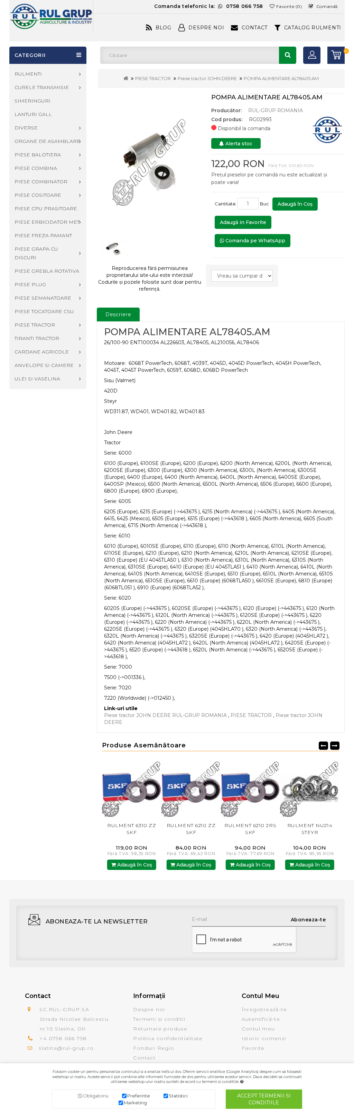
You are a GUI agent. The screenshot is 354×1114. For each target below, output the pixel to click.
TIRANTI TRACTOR (37, 338)
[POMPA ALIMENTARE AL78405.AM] (150, 160)
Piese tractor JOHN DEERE (207, 78)
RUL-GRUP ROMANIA (275, 110)
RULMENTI (28, 74)
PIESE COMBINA (36, 168)
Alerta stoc (238, 144)
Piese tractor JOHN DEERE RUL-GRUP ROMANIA (165, 715)
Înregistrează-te (264, 1009)
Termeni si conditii (159, 1019)
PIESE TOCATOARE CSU (44, 311)
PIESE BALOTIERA (38, 155)
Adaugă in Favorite (243, 222)
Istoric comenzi (264, 1038)
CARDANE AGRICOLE (42, 352)
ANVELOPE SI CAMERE (44, 365)
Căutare (287, 55)
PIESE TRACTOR (153, 78)
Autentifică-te (261, 1019)
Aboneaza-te (308, 920)
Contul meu (258, 1029)
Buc (265, 203)
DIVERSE (26, 128)
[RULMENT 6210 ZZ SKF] (131, 788)
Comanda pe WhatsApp (254, 241)
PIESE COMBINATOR (41, 181)
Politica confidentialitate (168, 1038)
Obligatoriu (96, 1095)
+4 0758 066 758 (63, 1038)
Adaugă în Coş (295, 204)
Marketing (135, 1102)
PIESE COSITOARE (38, 195)
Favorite (253, 1048)
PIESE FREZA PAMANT (43, 235)
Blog (163, 28)
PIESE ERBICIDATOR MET (47, 222)
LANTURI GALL (33, 114)
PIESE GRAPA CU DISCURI (36, 253)
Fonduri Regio (153, 1048)
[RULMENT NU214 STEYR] (250, 788)
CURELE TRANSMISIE (42, 87)
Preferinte (138, 1095)
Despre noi (149, 1009)
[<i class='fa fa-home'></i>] (125, 78)
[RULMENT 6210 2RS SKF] (191, 788)
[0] (336, 55)
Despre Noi (206, 28)
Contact (255, 28)
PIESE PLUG (30, 284)
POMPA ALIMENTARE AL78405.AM (281, 78)
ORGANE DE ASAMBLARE (47, 141)
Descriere (118, 314)
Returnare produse (160, 1029)
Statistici (178, 1095)
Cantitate (225, 203)
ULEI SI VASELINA (37, 379)
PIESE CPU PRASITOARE (46, 208)
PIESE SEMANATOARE (43, 298)
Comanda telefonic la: (208, 6)
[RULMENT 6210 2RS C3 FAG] (309, 788)
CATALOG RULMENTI (312, 28)
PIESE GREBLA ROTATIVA (47, 271)
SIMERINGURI (32, 101)
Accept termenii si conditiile (264, 1099)
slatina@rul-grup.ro (66, 1048)
